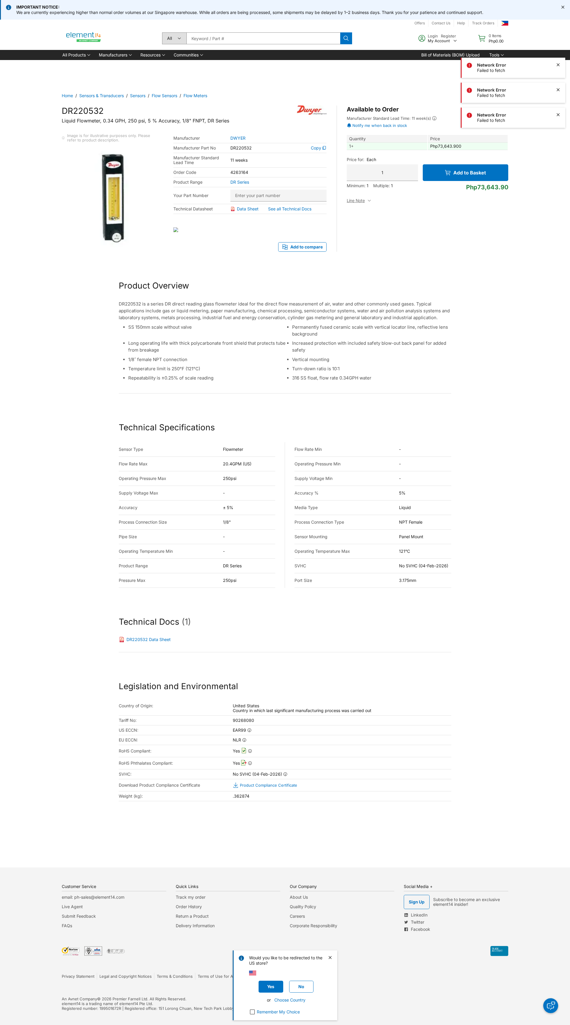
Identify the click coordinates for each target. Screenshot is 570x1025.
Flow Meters (195, 95)
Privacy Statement (78, 976)
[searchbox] (263, 38)
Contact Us (441, 23)
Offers (419, 23)
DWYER (238, 138)
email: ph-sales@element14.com (93, 897)
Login (433, 36)
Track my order (190, 897)
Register (448, 36)
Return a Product (192, 916)
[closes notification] (563, 7)
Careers (297, 916)
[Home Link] (84, 38)
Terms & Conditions (175, 976)
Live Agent (72, 906)
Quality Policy (303, 906)
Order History (189, 906)
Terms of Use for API (217, 976)
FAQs (67, 925)
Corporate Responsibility (313, 925)
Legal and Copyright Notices (125, 976)
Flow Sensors (164, 95)
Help (461, 23)
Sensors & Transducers (101, 95)
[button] (76, 55)
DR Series (239, 182)
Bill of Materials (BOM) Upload (450, 54)
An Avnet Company (79, 998)
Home (67, 95)
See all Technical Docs (289, 208)
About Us (299, 897)
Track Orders (483, 23)
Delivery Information (195, 925)
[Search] (346, 38)
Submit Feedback (79, 916)
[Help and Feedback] (550, 1005)
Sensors (137, 95)
